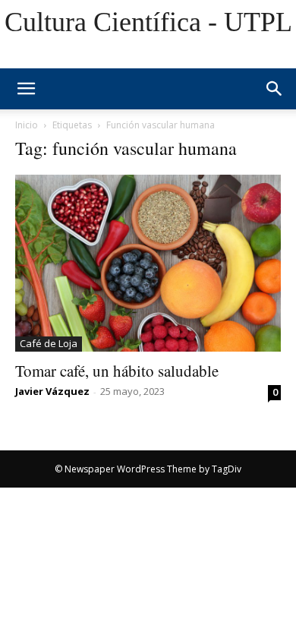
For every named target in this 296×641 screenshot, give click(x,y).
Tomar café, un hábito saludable (117, 370)
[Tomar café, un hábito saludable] (148, 263)
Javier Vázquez (52, 391)
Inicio (26, 124)
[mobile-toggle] (26, 88)
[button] (274, 88)
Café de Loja (48, 343)
